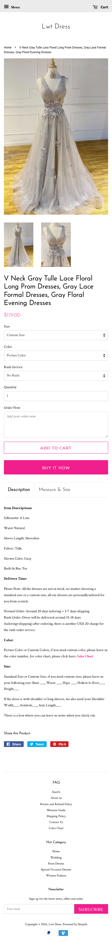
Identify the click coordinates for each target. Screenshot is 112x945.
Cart (104, 6)
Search (56, 792)
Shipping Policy (56, 816)
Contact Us (56, 822)
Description (19, 489)
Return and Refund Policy (56, 804)
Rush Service (13, 367)
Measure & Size (54, 489)
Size (7, 326)
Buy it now (56, 467)
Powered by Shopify (75, 924)
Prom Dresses (56, 864)
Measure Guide (56, 810)
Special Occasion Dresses (56, 870)
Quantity (10, 387)
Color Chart (85, 656)
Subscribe (91, 909)
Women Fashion (56, 876)
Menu (15, 7)
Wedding (56, 858)
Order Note (12, 407)
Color (8, 346)
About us (56, 798)
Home (7, 47)
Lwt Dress (56, 26)
